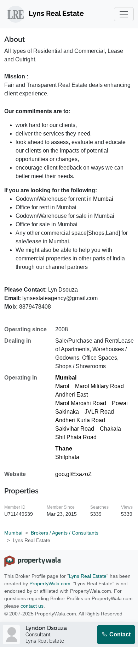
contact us (32, 606)
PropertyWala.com (49, 583)
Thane (63, 449)
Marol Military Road (99, 386)
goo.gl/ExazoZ (73, 474)
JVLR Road (99, 412)
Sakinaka (67, 412)
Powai (120, 403)
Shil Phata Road (76, 437)
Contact (119, 634)
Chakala (110, 429)
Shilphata (67, 457)
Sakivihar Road (74, 429)
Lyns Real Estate (88, 576)
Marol (62, 386)
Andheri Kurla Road (80, 420)
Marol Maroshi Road (80, 403)
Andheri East (71, 395)
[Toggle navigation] (124, 14)
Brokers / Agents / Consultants (64, 533)
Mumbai (103, 199)
